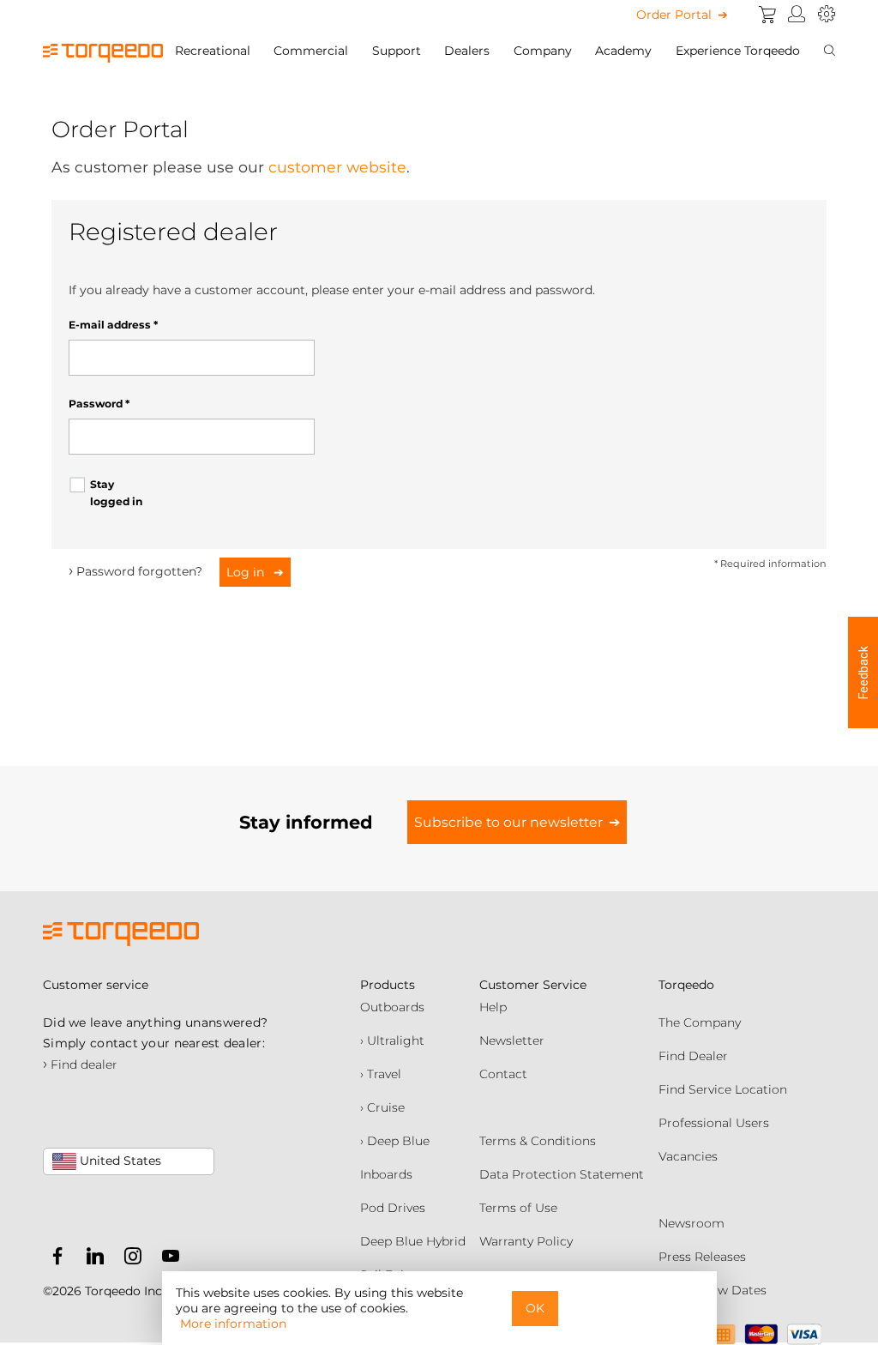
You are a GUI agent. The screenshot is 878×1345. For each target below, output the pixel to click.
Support (396, 50)
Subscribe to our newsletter (508, 822)
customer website (337, 167)
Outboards (392, 1007)
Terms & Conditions (537, 1141)
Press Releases (702, 1256)
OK (535, 1308)
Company (543, 50)
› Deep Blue (395, 1141)
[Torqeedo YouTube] (166, 1259)
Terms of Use (518, 1207)
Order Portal (674, 14)
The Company (699, 1022)
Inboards (386, 1174)
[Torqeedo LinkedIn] (91, 1259)
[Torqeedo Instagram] (128, 1259)
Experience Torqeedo (738, 50)
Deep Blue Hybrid (413, 1241)
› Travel (380, 1074)
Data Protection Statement (561, 1174)
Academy (623, 50)
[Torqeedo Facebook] (57, 1259)
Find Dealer (693, 1056)
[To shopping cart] (767, 14)
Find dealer (80, 1064)
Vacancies (688, 1156)
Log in (247, 572)
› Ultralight (392, 1040)
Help (493, 1007)
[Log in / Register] (797, 14)
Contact (503, 1074)
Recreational (212, 50)
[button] (863, 672)
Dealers (467, 50)
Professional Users (713, 1123)
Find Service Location (722, 1089)
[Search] (829, 50)
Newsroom (691, 1223)
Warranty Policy (526, 1241)
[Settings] (826, 14)
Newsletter (511, 1040)
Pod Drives (392, 1207)
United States (118, 1160)
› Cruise (382, 1107)
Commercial (311, 50)
